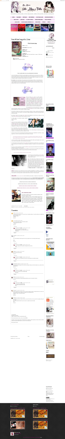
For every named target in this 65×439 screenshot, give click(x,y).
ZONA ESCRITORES (37, 22)
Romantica (33, 207)
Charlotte (15, 235)
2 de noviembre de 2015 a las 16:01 (20, 251)
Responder (14, 224)
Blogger (41, 437)
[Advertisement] (27, 330)
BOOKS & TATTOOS (16, 19)
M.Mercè (15, 251)
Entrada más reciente (14, 336)
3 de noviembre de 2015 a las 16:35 (26, 270)
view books (53, 284)
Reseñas (28, 207)
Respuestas (15, 226)
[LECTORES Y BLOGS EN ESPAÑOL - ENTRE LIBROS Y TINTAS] (48, 300)
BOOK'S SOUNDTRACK (31, 17)
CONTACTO (49, 22)
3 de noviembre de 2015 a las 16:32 (26, 244)
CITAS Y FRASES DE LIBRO (39, 17)
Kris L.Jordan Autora (19, 207)
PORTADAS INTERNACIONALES (39, 19)
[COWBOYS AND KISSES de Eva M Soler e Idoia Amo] (32, 31)
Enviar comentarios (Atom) (17, 338)
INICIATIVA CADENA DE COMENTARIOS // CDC (27, 22)
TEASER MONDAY (19, 17)
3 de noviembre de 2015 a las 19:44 (20, 290)
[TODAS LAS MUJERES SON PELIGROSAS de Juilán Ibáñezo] (25, 31)
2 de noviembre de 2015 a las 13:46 (18, 220)
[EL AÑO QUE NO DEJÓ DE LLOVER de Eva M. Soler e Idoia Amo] (48, 31)
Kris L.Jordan (15, 207)
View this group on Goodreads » (50, 313)
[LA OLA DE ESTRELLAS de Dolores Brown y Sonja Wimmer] (17, 31)
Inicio (28, 336)
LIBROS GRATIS (22, 19)
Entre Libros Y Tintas (18, 244)
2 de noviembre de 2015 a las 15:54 (20, 235)
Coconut (15, 290)
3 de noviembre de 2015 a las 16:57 (26, 282)
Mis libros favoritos (35, 404)
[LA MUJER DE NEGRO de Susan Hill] (40, 31)
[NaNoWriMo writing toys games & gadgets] (50, 172)
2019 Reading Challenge (50, 279)
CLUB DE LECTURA (17, 22)
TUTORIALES (43, 22)
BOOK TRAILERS (25, 17)
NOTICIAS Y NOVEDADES (48, 19)
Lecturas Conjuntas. (24, 207)
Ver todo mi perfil (16, 434)
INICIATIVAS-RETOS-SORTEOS (49, 17)
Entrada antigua (42, 336)
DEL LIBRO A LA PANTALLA (29, 19)
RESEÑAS (13, 17)
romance (31, 207)
